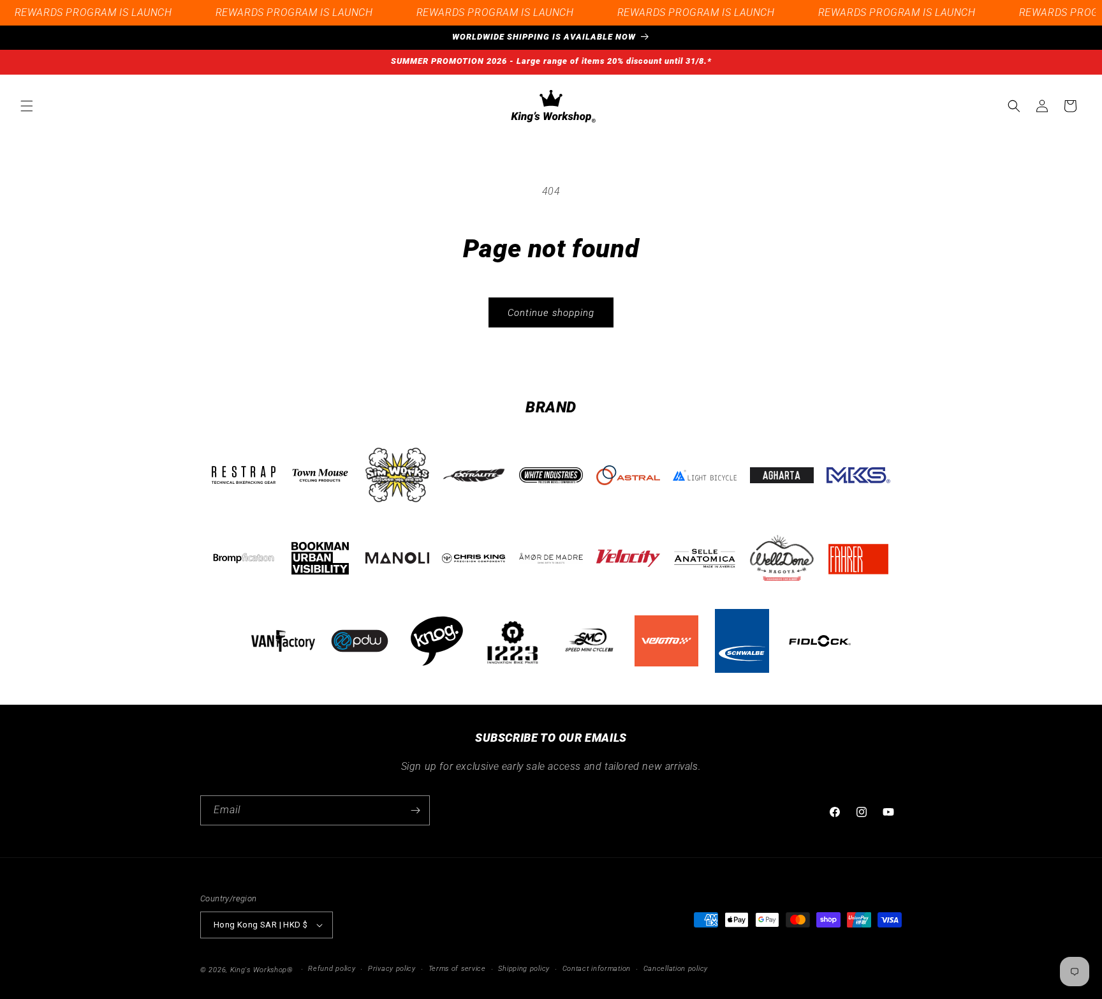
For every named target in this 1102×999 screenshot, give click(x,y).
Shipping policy (524, 969)
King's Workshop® (261, 970)
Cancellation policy (675, 969)
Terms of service (457, 969)
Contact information (596, 969)
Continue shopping (551, 313)
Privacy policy (392, 969)
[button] (27, 106)
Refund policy (331, 969)
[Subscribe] (415, 810)
